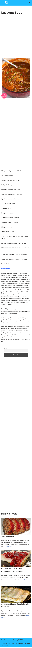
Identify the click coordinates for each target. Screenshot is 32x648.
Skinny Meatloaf (7, 536)
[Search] (29, 2)
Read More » (8, 546)
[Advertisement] (16, 40)
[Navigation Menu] (26, 2)
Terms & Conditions (17, 643)
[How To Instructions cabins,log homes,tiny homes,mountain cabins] (6, 2)
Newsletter (5, 645)
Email (5, 348)
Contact (27, 643)
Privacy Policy (6, 643)
